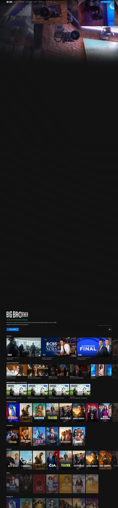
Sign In (97, 1)
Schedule (41, 1)
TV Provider (49, 1)
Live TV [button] (35, 1)
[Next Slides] (115, 391)
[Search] (54, 2)
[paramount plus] (9, 2)
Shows (16, 1)
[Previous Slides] (3, 391)
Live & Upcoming (21, 382)
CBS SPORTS (29, 1)
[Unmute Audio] (110, 329)
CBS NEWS (21, 1)
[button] (23, 349)
